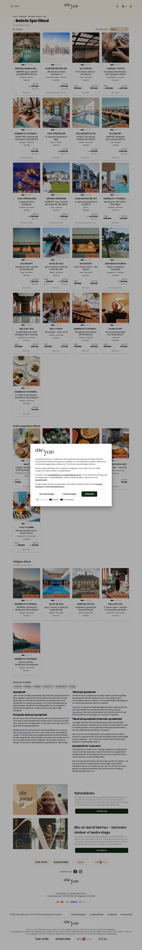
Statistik (56, 500)
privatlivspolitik (41, 480)
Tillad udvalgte (69, 494)
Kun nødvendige (47, 494)
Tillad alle (89, 494)
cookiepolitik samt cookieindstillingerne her (64, 475)
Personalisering (69, 500)
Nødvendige (44, 500)
